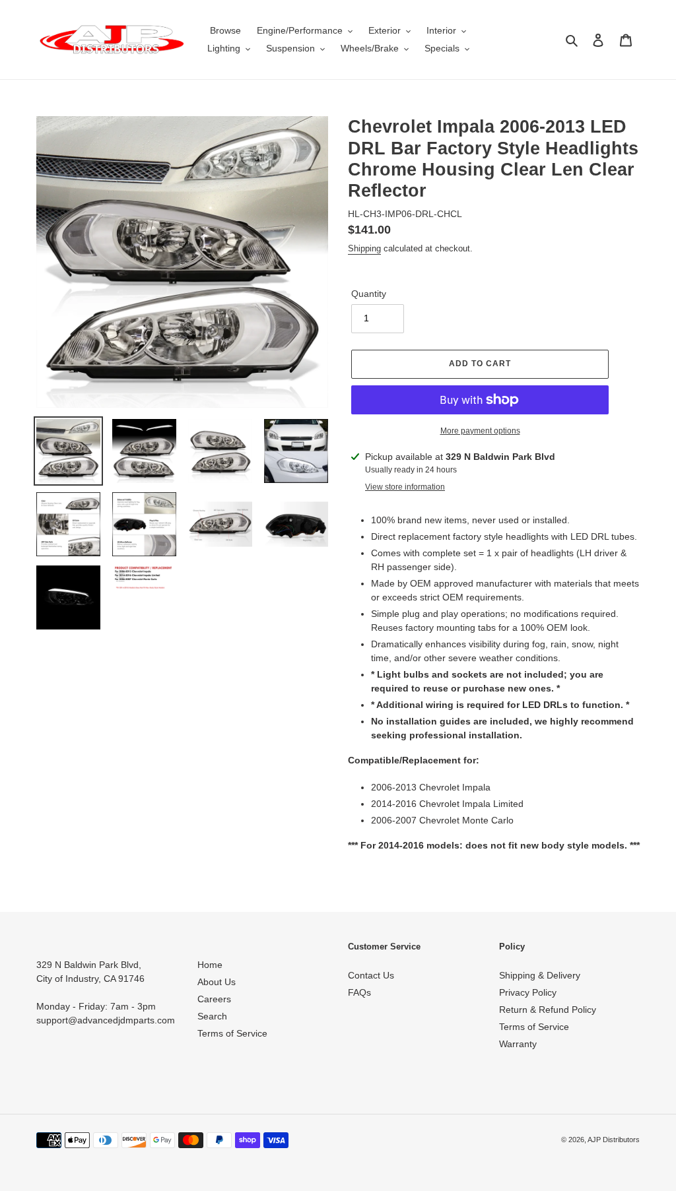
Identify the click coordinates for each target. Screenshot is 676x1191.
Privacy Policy (528, 992)
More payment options (480, 430)
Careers (214, 999)
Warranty (518, 1044)
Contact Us (371, 975)
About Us (216, 982)
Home (209, 964)
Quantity (368, 293)
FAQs (359, 992)
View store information (405, 487)
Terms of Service (232, 1033)
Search (212, 1016)
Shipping (364, 248)
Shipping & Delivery (539, 975)
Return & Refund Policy (547, 1009)
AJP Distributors (614, 1139)
